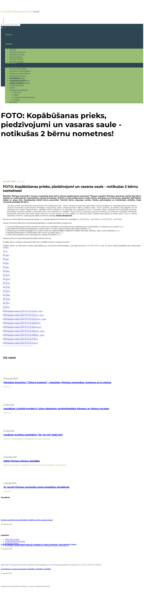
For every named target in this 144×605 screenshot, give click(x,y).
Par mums (9, 72)
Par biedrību (14, 78)
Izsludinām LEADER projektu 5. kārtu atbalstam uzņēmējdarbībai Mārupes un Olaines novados (56, 408)
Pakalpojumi (10, 63)
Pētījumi (17, 92)
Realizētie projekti (16, 55)
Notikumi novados (46, 465)
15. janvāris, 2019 (10, 457)
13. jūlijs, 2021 (8, 431)
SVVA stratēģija (15, 57)
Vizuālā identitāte (16, 85)
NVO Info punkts (12, 539)
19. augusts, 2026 (10, 378)
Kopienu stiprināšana (18, 69)
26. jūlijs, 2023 (9, 181)
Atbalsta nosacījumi (17, 52)
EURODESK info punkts (15, 541)
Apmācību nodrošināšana (20, 71)
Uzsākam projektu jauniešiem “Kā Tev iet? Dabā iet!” (33, 434)
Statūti (12, 88)
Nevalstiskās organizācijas (22, 439)
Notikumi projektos (42, 439)
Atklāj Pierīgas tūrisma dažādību (21, 461)
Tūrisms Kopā (60, 465)
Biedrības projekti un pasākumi (16, 465)
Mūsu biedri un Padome (19, 80)
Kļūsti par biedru (16, 83)
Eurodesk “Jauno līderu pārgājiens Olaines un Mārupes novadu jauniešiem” (37, 545)
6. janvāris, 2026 (9, 483)
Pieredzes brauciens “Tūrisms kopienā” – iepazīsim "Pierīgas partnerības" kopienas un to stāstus (57, 382)
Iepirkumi (13, 102)
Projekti (8, 53)
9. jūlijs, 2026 (8, 405)
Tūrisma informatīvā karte (24, 97)
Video (15, 95)
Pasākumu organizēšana (19, 73)
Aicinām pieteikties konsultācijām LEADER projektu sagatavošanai (27, 520)
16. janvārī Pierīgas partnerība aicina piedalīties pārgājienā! (36, 487)
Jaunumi (21, 181)
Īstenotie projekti (16, 62)
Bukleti (16, 100)
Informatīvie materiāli (18, 90)
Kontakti (9, 82)
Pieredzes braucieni (17, 76)
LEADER (8, 44)
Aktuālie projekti (16, 59)
